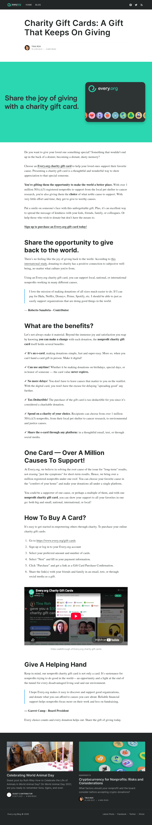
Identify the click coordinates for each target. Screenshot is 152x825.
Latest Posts (108, 814)
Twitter (132, 814)
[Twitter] (136, 4)
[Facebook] (130, 4)
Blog (38, 5)
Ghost (141, 814)
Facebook (121, 814)
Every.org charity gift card (55, 166)
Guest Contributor (22, 794)
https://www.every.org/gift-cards (56, 540)
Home (29, 5)
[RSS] (141, 4)
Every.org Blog (14, 814)
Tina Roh (36, 46)
